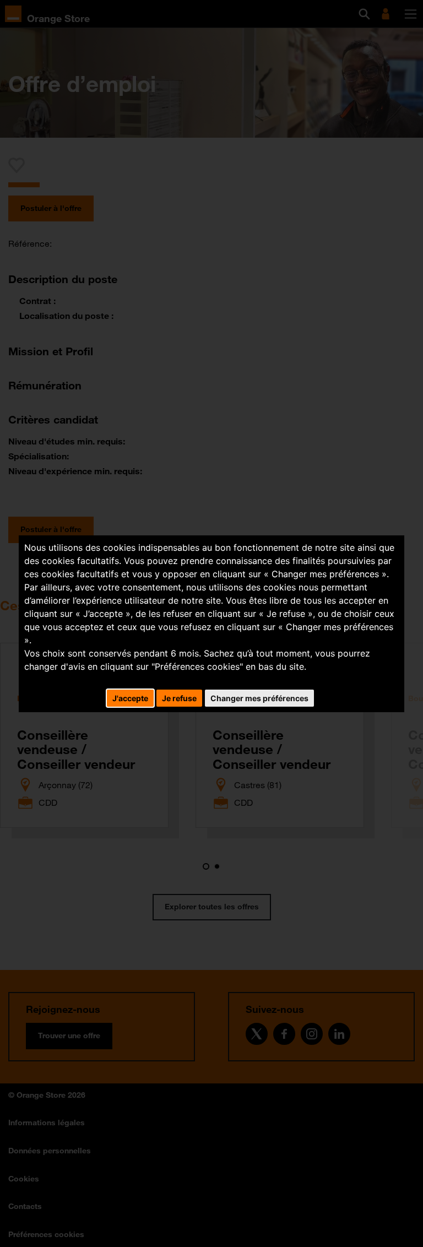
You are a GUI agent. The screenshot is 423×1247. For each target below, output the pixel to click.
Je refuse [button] (179, 698)
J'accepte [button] (130, 698)
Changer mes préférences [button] (259, 698)
